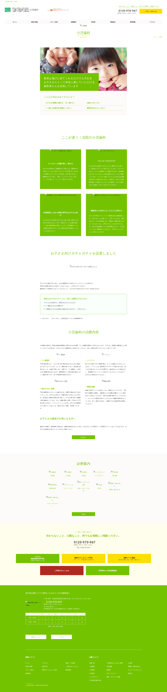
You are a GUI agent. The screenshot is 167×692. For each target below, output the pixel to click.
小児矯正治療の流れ (95, 680)
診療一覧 (92, 663)
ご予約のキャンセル (72, 666)
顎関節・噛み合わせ (134, 666)
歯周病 (109, 670)
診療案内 (73, 22)
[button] (83, 437)
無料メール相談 (70, 663)
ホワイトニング (111, 673)
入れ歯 (130, 663)
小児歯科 (92, 670)
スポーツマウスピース (134, 670)
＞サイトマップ (29, 683)
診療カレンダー (36, 637)
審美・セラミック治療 (113, 677)
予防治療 (109, 666)
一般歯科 (92, 666)
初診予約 (45, 666)
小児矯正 (92, 673)
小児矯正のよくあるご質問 (115, 663)
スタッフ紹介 (54, 22)
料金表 (93, 22)
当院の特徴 (34, 22)
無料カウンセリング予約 (49, 670)
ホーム (15, 22)
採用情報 (132, 22)
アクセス (152, 22)
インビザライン (94, 677)
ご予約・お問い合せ (151, 11)
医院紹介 (113, 22)
